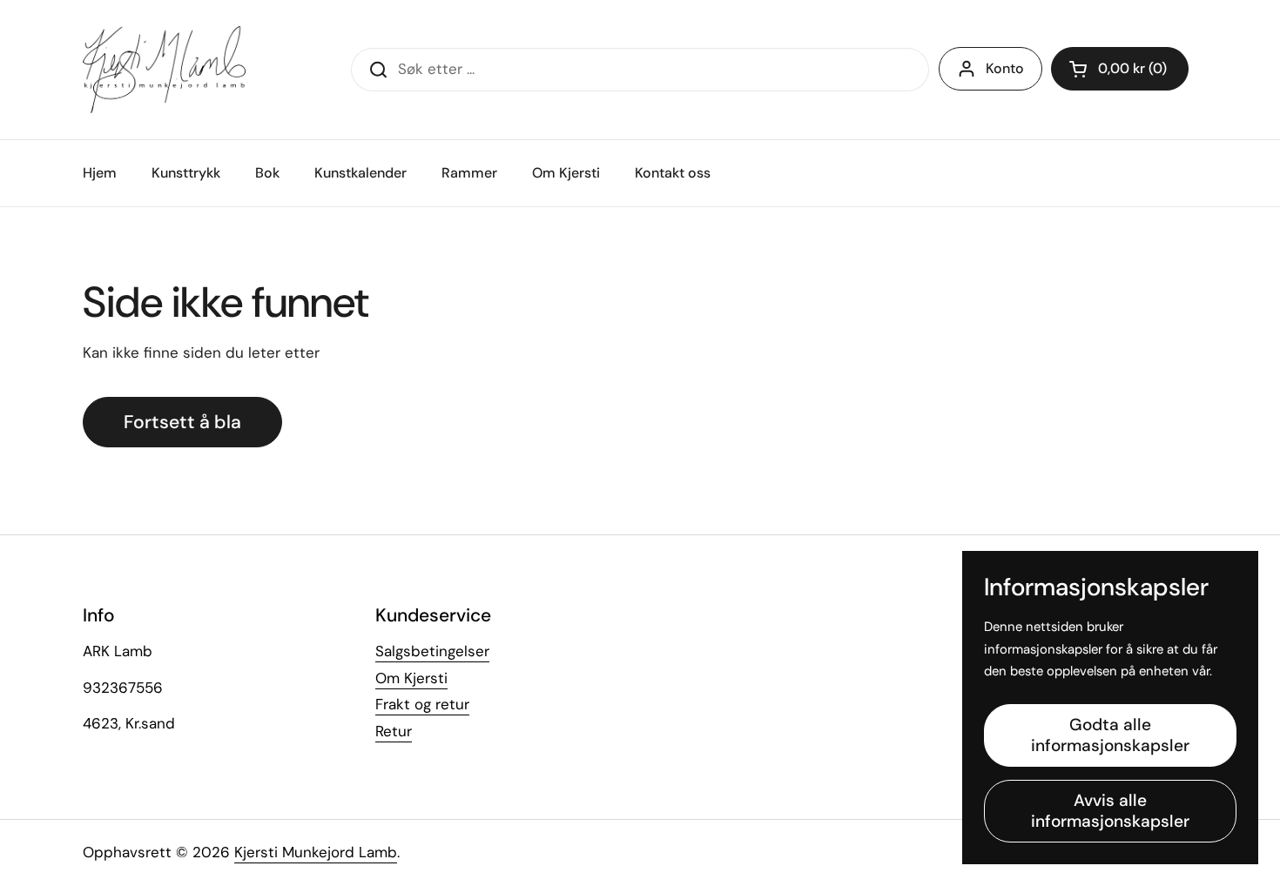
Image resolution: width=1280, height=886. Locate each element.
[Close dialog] (957, 280)
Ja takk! (470, 602)
